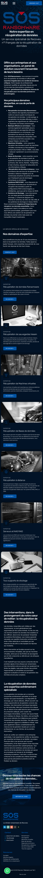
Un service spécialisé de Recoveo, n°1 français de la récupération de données (21, 42)
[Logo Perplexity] (18, 827)
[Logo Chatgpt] (8, 827)
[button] (14, 3)
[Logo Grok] (15, 827)
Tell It (33, 870)
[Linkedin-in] (4, 827)
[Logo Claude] (11, 827)
